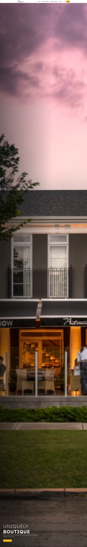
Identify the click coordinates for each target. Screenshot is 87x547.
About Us (60, 1)
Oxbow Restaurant (53, 1)
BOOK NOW (7, 540)
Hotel (39, 1)
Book (68, 1)
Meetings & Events (45, 1)
